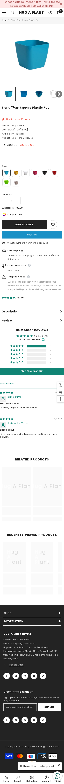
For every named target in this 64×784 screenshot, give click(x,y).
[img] (6, 392)
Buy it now (32, 235)
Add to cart (24, 224)
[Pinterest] (25, 676)
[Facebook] (6, 676)
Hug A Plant (18, 125)
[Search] (13, 12)
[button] (9, 94)
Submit (49, 707)
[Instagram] (15, 676)
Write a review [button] (31, 371)
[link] (16, 513)
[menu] (4, 12)
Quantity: (7, 194)
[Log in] (50, 12)
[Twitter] (43, 676)
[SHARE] (59, 225)
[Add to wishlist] (53, 224)
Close (61, 4)
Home (4, 20)
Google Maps (16, 664)
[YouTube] (34, 676)
